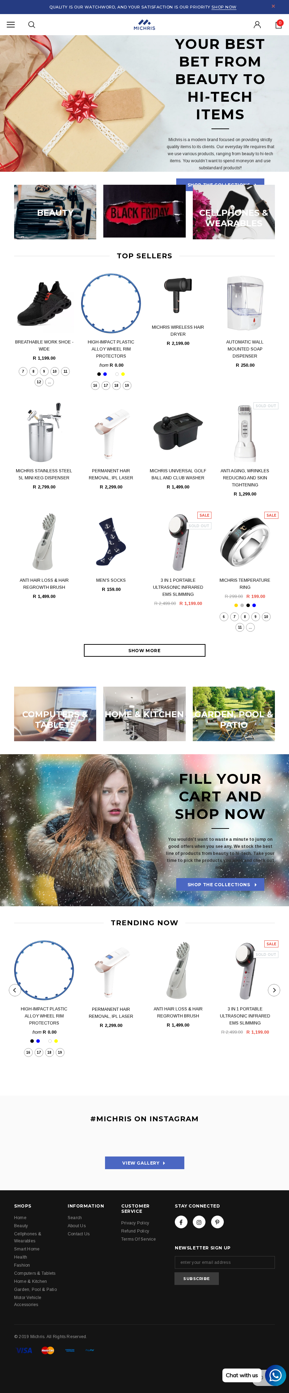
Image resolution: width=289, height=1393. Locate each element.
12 (39, 382)
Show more (144, 650)
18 (116, 385)
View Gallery (132, 1163)
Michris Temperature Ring (245, 584)
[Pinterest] (217, 1222)
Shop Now (223, 7)
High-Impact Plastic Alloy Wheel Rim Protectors (111, 349)
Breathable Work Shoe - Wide (44, 346)
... (49, 382)
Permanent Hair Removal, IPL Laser (111, 474)
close (273, 6)
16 (95, 385)
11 (65, 371)
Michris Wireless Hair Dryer (178, 331)
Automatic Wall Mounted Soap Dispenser (245, 349)
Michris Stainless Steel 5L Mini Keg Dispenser (44, 474)
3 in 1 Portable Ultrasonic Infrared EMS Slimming (178, 587)
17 (106, 385)
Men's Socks (111, 580)
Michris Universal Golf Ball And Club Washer (178, 474)
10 (55, 371)
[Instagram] (199, 1222)
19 (127, 385)
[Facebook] (181, 1222)
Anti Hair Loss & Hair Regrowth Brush (44, 584)
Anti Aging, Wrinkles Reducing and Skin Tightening (245, 477)
